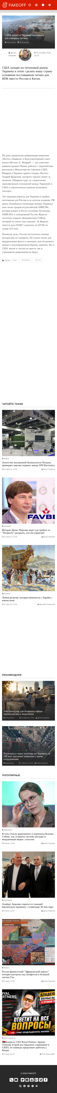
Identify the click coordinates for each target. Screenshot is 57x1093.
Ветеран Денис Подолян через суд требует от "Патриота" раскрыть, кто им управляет (26, 531)
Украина (25, 260)
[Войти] (36, 1086)
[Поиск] (20, 1086)
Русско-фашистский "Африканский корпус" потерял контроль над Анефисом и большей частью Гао (25, 974)
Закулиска (8, 830)
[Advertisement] (28, 121)
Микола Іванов (42, 763)
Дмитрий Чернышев (47, 604)
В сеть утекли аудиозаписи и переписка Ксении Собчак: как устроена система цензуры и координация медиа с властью (27, 836)
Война (6, 459)
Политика (11, 42)
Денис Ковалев (49, 469)
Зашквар (7, 526)
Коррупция (9, 763)
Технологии (9, 718)
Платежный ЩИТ (48, 1054)
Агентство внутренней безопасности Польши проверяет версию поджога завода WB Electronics (28, 464)
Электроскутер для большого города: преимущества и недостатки (23, 712)
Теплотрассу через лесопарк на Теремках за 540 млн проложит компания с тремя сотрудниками (26, 756)
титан (38, 260)
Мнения (38, 5)
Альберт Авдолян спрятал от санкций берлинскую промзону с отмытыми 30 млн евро (27, 905)
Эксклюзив (24, 42)
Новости (32, 5)
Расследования (52, 5)
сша (14, 260)
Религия (7, 594)
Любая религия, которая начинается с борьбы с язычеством (27, 599)
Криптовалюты (10, 1038)
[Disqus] (28, 364)
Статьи (45, 5)
